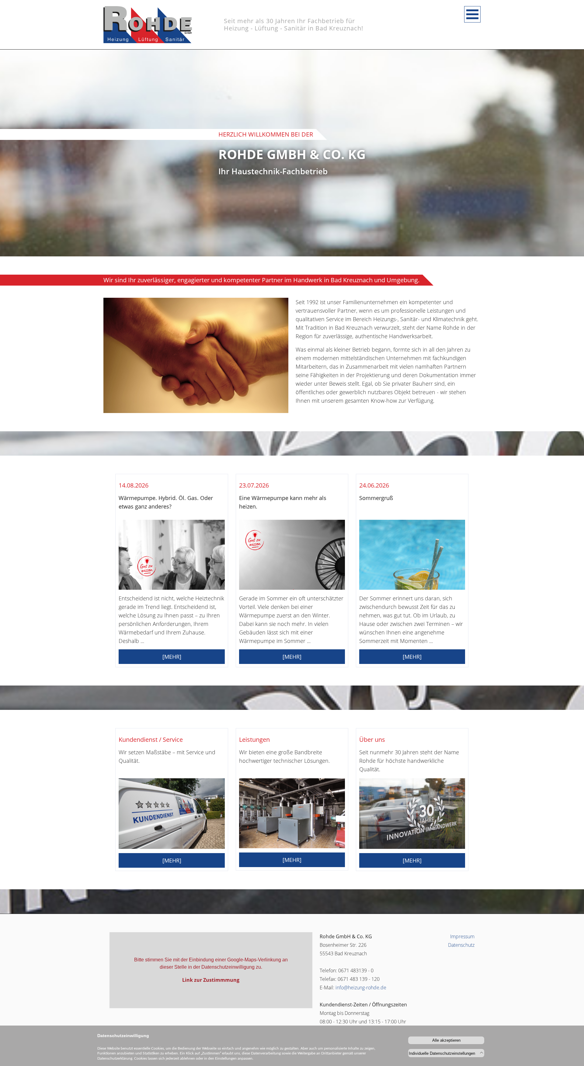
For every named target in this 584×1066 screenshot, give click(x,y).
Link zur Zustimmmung (210, 980)
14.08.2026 (133, 485)
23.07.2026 (254, 485)
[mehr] (171, 656)
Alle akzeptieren (446, 1040)
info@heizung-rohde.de (360, 987)
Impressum (462, 936)
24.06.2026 (374, 485)
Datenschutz (461, 945)
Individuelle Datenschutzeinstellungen (442, 1053)
